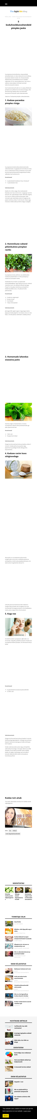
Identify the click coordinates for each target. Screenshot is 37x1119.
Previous (2, 892)
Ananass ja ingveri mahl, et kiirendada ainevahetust (29, 896)
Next (34, 892)
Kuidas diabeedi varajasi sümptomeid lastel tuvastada (22, 937)
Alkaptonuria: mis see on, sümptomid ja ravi (21, 945)
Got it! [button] (6, 1115)
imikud (14, 830)
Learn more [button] (27, 1111)
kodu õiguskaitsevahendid (21, 16)
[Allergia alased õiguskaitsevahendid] (19, 890)
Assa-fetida (17, 922)
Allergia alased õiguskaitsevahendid (19, 896)
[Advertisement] (18, 49)
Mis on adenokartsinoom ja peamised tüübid (22, 953)
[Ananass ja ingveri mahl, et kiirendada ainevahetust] (29, 890)
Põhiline (8, 16)
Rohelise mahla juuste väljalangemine (9, 896)
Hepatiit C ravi (18, 1082)
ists (10, 830)
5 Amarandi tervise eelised (22, 1067)
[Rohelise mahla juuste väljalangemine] (9, 890)
